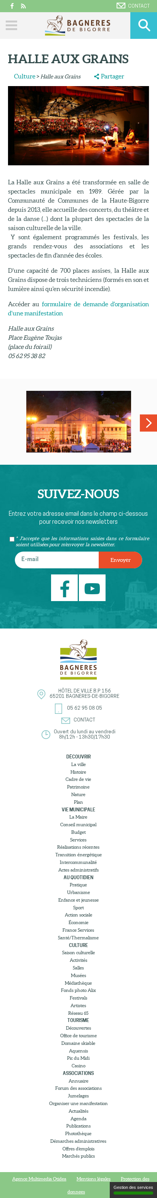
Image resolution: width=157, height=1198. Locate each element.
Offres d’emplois (78, 1148)
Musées (78, 975)
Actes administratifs (78, 869)
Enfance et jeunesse (78, 899)
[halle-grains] (78, 422)
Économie (78, 922)
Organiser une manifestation (78, 1103)
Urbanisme (78, 892)
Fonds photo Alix (78, 990)
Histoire (78, 771)
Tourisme (78, 1020)
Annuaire (78, 1080)
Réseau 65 (78, 1013)
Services (78, 839)
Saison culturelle (78, 952)
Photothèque (78, 1133)
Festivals (78, 997)
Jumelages (78, 1095)
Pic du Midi (78, 1058)
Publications (78, 1125)
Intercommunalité (78, 862)
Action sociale (78, 914)
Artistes (78, 1005)
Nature (78, 794)
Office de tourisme (78, 1035)
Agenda (78, 1118)
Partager (112, 76)
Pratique (78, 884)
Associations (78, 1073)
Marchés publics (78, 1155)
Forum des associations (78, 1088)
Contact (139, 6)
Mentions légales (94, 1178)
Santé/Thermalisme (78, 937)
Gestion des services (133, 1187)
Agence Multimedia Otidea (39, 1178)
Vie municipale (78, 810)
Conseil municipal (78, 824)
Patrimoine (78, 786)
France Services (78, 930)
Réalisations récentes (78, 847)
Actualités (78, 1110)
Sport (78, 907)
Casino (78, 1065)
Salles (78, 967)
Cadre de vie (78, 779)
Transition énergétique (78, 854)
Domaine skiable (78, 1043)
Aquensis (78, 1050)
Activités (78, 960)
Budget (78, 832)
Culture (24, 76)
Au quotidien (78, 877)
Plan (78, 802)
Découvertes (78, 1027)
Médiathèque (78, 982)
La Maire (78, 816)
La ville (78, 764)
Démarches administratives (78, 1141)
